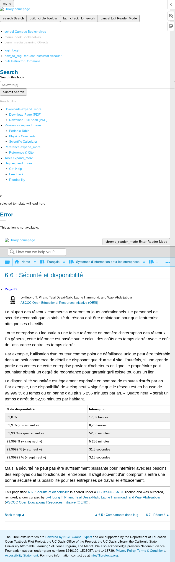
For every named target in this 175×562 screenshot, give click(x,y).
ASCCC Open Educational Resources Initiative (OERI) (59, 302)
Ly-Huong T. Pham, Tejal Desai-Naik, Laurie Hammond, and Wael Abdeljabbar (103, 497)
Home (26, 262)
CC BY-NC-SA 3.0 (110, 492)
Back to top (13, 515)
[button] (16, 174)
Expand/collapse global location (167, 261)
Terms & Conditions (151, 550)
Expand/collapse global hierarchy (10, 262)
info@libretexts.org (104, 555)
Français (53, 262)
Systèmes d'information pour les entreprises (107, 262)
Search (12, 252)
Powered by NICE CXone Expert (69, 537)
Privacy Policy (125, 550)
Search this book (12, 77)
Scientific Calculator (23, 141)
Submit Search (13, 92)
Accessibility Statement (21, 555)
